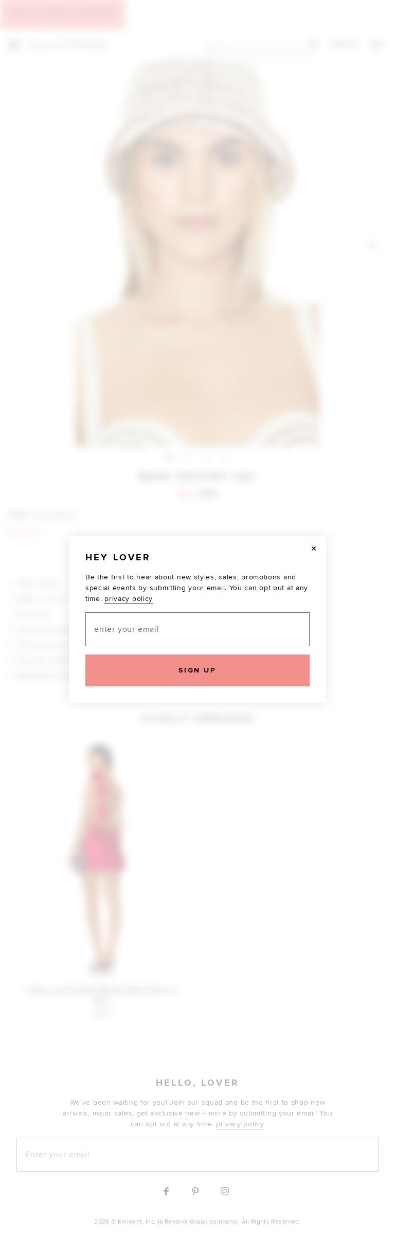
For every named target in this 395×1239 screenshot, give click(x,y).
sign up (197, 670)
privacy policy (128, 598)
